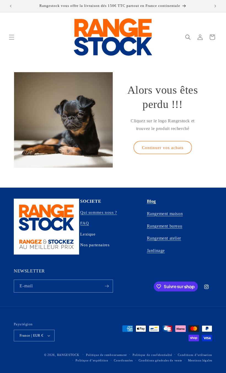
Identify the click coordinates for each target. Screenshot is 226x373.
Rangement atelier (164, 238)
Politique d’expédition (92, 360)
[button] (12, 37)
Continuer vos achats (163, 147)
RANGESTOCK (68, 354)
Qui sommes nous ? (98, 212)
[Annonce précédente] (11, 6)
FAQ (84, 223)
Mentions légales (200, 360)
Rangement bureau (164, 226)
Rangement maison (165, 213)
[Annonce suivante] (215, 6)
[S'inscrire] (107, 286)
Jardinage (156, 250)
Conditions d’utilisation (195, 354)
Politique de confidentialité (152, 354)
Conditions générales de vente (160, 360)
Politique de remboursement (106, 354)
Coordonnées (123, 360)
